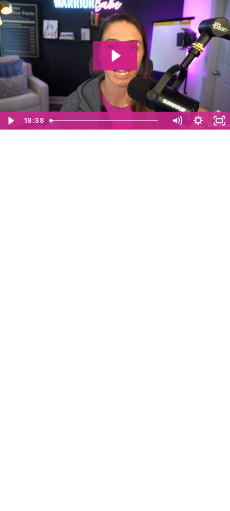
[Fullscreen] (219, 121)
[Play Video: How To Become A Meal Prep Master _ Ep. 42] (115, 55)
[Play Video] (10, 121)
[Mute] (177, 121)
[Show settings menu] (198, 121)
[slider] (106, 121)
